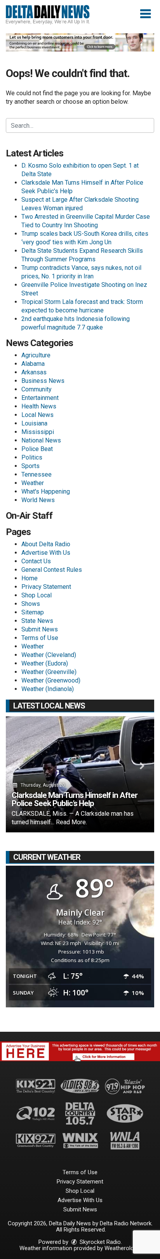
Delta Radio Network (125, 1223)
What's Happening (45, 491)
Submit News (39, 629)
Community (36, 389)
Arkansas (34, 372)
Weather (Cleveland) (48, 655)
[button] (145, 14)
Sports (30, 466)
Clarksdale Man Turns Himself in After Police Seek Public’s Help (74, 799)
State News (37, 620)
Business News (42, 380)
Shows (30, 603)
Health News (38, 406)
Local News (37, 415)
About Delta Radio (45, 544)
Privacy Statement (46, 586)
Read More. (71, 822)
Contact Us (36, 561)
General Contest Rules (51, 569)
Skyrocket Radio (99, 1241)
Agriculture (35, 355)
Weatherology (121, 1248)
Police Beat (37, 449)
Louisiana (34, 423)
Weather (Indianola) (47, 689)
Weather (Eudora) (44, 663)
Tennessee (36, 474)
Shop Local (36, 595)
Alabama (33, 363)
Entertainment (40, 397)
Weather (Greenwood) (50, 680)
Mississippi (37, 432)
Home (29, 578)
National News (41, 440)
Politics (31, 457)
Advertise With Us (45, 552)
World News (38, 500)
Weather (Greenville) (49, 672)
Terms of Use (39, 638)
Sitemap (32, 612)
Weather (32, 483)
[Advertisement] (80, 42)
